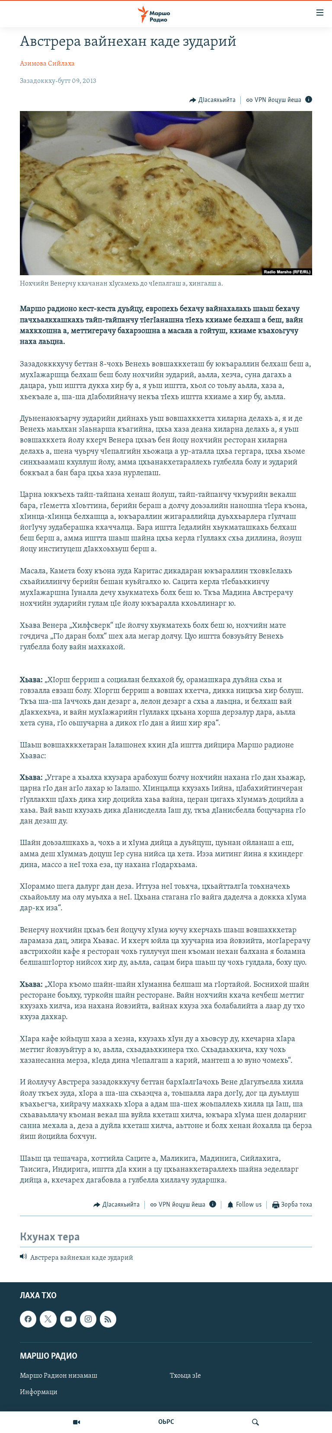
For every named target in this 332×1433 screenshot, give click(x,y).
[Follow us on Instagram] (88, 1319)
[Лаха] (255, 1422)
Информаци (38, 1392)
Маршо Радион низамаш (58, 1376)
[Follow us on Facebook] (28, 1319)
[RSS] (108, 1319)
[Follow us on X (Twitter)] (48, 1319)
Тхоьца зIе (185, 1376)
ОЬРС (166, 1422)
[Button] (212, 100)
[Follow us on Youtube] (68, 1319)
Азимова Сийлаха (47, 63)
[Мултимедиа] (76, 1422)
